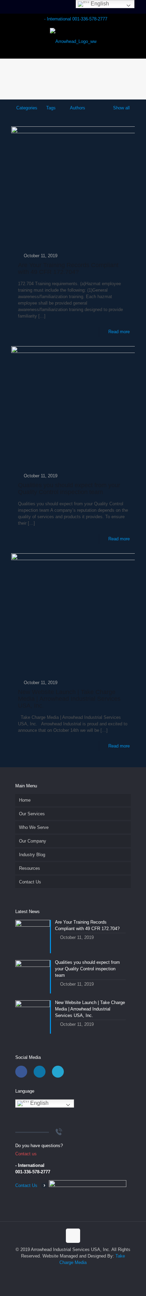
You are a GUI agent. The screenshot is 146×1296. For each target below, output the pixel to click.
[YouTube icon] (76, 1272)
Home (25, 800)
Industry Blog (32, 854)
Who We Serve (34, 827)
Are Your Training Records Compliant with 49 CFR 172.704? (68, 268)
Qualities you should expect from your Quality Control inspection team (69, 488)
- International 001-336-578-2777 (75, 18)
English (39, 1103)
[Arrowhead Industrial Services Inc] (73, 41)
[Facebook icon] (62, 1272)
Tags (51, 107)
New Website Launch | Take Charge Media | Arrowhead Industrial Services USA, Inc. (69, 699)
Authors (77, 107)
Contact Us (30, 881)
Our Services (32, 813)
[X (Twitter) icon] (69, 1272)
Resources (29, 868)
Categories (26, 107)
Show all (121, 107)
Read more (119, 331)
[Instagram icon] (83, 1272)
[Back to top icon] (73, 1236)
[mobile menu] (137, 38)
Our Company (32, 841)
